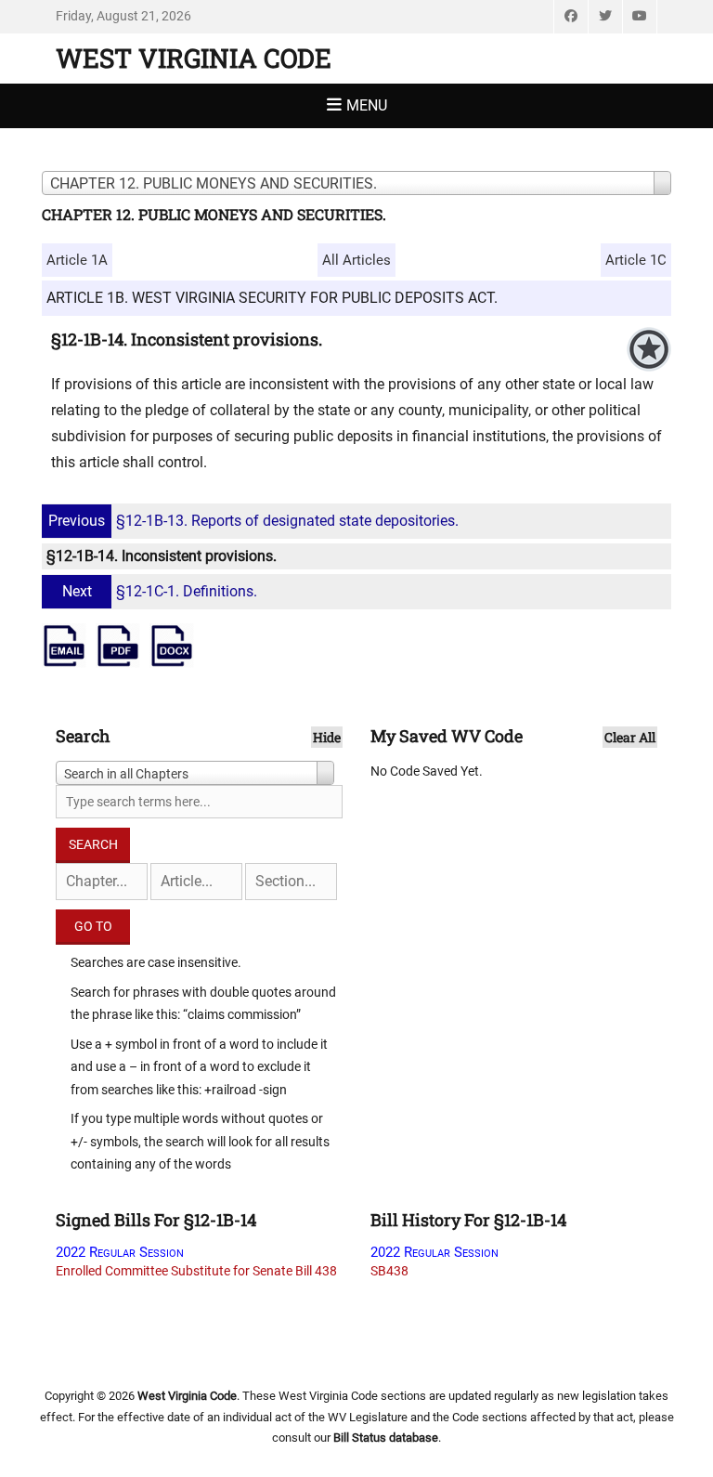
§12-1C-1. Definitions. (159, 591)
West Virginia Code (193, 58)
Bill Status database (385, 1437)
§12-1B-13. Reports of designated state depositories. (253, 520)
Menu (366, 105)
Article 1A (77, 260)
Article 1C (636, 260)
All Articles (356, 260)
